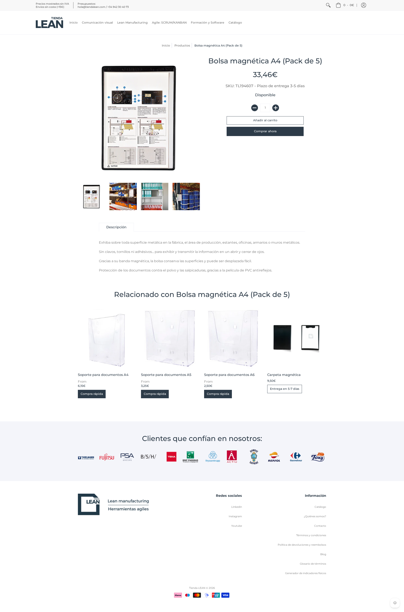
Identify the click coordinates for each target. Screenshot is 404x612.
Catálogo (320, 506)
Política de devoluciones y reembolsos (302, 544)
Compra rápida (92, 394)
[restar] (254, 107)
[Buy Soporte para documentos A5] (170, 339)
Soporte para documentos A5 (166, 375)
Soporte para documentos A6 (229, 375)
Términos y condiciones (311, 535)
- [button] (348, 5)
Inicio (166, 45)
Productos (182, 45)
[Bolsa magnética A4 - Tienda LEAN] (91, 196)
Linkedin (236, 506)
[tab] (116, 227)
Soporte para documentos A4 (103, 375)
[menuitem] (328, 5)
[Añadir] (275, 107)
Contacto (320, 525)
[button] (363, 5)
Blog (323, 554)
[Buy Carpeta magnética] (296, 339)
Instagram (235, 516)
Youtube (236, 525)
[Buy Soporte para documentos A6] (233, 339)
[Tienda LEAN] (49, 22)
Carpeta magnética (284, 375)
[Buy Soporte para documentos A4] (107, 339)
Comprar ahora (265, 131)
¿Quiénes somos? (315, 516)
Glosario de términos (313, 563)
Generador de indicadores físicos (305, 573)
